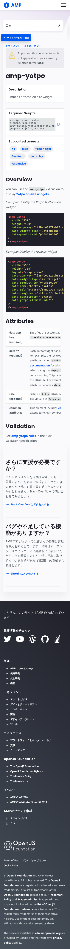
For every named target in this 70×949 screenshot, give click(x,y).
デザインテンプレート (22, 719)
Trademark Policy (21, 776)
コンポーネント (32, 46)
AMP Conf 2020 (19, 797)
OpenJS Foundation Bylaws (26, 771)
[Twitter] (7, 639)
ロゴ (12, 823)
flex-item (17, 156)
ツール (14, 724)
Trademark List (19, 781)
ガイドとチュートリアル (23, 704)
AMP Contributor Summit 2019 (28, 802)
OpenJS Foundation (19, 875)
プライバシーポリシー (34, 860)
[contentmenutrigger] (33, 25)
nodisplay (36, 156)
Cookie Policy (11, 865)
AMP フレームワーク (21, 668)
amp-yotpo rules (23, 436)
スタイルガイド (18, 818)
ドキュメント (13, 46)
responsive (19, 163)
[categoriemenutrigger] (16, 37)
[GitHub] (45, 639)
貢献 (12, 745)
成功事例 (15, 678)
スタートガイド (18, 699)
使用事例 (15, 673)
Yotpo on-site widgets (32, 194)
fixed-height (43, 149)
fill (13, 149)
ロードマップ (17, 750)
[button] (63, 5)
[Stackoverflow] (57, 639)
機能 (12, 683)
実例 (12, 714)
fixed (25, 149)
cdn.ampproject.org (48, 933)
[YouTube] (20, 639)
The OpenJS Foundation (24, 766)
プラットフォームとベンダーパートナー (32, 740)
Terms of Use (11, 860)
